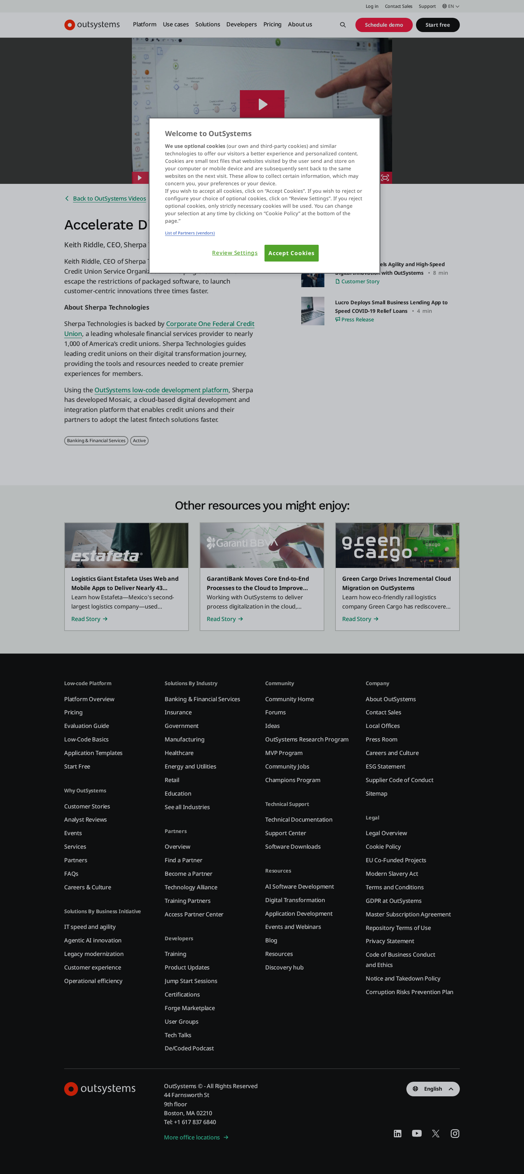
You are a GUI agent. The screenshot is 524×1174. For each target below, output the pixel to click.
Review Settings (235, 253)
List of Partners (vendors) (190, 233)
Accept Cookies (291, 253)
